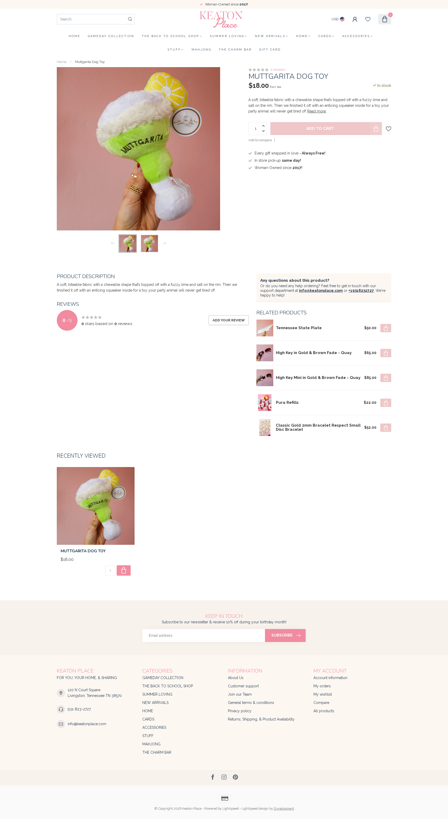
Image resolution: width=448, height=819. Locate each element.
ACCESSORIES (356, 36)
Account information (330, 678)
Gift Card (270, 49)
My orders (322, 686)
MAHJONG (201, 49)
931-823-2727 (79, 709)
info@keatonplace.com (321, 290)
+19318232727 (361, 290)
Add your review (229, 320)
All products (323, 711)
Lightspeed (230, 808)
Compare (321, 703)
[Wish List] (367, 19)
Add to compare (260, 140)
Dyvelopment (284, 808)
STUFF (174, 49)
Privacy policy (239, 711)
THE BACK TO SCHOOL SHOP (170, 36)
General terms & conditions (251, 703)
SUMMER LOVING (227, 36)
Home (74, 36)
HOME (302, 36)
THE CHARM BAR (235, 49)
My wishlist (322, 694)
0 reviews (277, 70)
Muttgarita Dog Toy (90, 62)
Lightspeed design (255, 808)
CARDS (325, 36)
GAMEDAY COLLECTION (111, 36)
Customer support (243, 686)
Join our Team (240, 694)
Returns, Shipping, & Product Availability (261, 719)
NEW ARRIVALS (270, 36)
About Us (235, 678)
